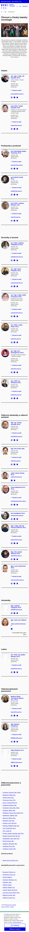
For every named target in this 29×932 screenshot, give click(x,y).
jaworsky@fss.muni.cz (17, 165)
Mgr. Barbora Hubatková (15, 725)
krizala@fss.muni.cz (16, 394)
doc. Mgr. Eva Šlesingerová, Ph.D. (17, 351)
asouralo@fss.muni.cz (17, 312)
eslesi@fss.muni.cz (16, 368)
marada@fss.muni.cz (16, 668)
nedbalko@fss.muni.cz (17, 256)
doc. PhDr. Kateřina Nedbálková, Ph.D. (17, 243)
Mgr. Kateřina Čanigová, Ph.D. (16, 606)
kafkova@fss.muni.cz (16, 539)
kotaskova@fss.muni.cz (17, 515)
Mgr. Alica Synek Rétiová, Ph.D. (16, 552)
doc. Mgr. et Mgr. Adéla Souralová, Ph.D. (18, 296)
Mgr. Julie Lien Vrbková (18, 620)
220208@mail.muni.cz (16, 738)
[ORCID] (15, 97)
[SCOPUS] (17, 97)
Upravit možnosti (17, 922)
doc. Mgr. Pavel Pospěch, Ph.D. (16, 269)
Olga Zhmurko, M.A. (17, 750)
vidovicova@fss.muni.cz (17, 580)
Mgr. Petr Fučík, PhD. (18, 448)
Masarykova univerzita (10, 904)
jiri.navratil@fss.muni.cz (17, 93)
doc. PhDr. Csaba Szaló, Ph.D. (16, 325)
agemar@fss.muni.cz (16, 476)
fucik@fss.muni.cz (16, 460)
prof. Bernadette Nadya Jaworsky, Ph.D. (18, 152)
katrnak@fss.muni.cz (16, 125)
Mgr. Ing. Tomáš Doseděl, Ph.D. (16, 423)
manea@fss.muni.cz (16, 712)
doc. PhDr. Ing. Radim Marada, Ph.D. (18, 655)
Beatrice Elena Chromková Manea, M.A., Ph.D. (17, 698)
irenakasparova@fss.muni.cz (18, 501)
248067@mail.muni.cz (16, 762)
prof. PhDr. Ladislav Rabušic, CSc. (17, 204)
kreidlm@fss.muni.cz (16, 191)
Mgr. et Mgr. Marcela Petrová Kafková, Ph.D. (18, 526)
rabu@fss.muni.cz (15, 217)
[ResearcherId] (12, 97)
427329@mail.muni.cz (16, 609)
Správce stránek (5, 906)
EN (20, 6)
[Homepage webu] (8, 6)
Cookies (12, 906)
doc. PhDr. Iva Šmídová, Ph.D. (16, 381)
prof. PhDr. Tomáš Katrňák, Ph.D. (17, 107)
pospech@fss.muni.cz (17, 282)
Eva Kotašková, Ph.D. (18, 513)
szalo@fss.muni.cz (16, 338)
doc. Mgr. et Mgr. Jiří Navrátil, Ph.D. (17, 77)
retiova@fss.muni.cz (16, 555)
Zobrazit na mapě (16, 90)
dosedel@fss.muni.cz (16, 436)
